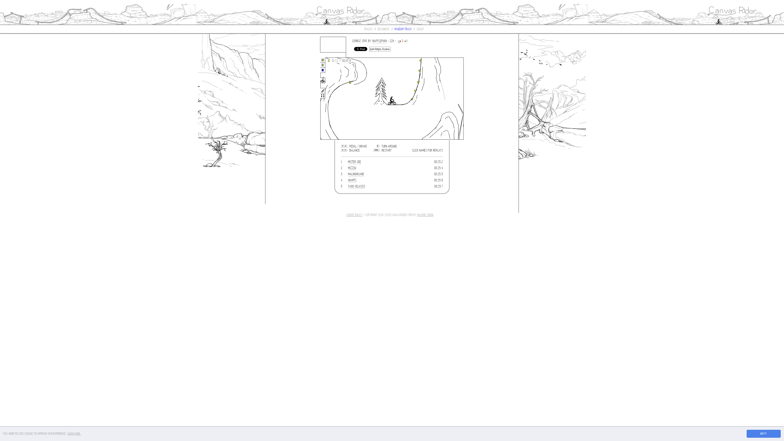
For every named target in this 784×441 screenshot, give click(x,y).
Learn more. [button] (74, 433)
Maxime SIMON (425, 215)
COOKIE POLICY (354, 215)
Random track (403, 29)
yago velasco (356, 186)
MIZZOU (352, 168)
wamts (352, 180)
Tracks (368, 29)
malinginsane (356, 174)
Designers (384, 29)
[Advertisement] (282, 99)
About (420, 29)
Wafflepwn (379, 41)
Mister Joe (354, 162)
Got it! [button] (764, 433)
